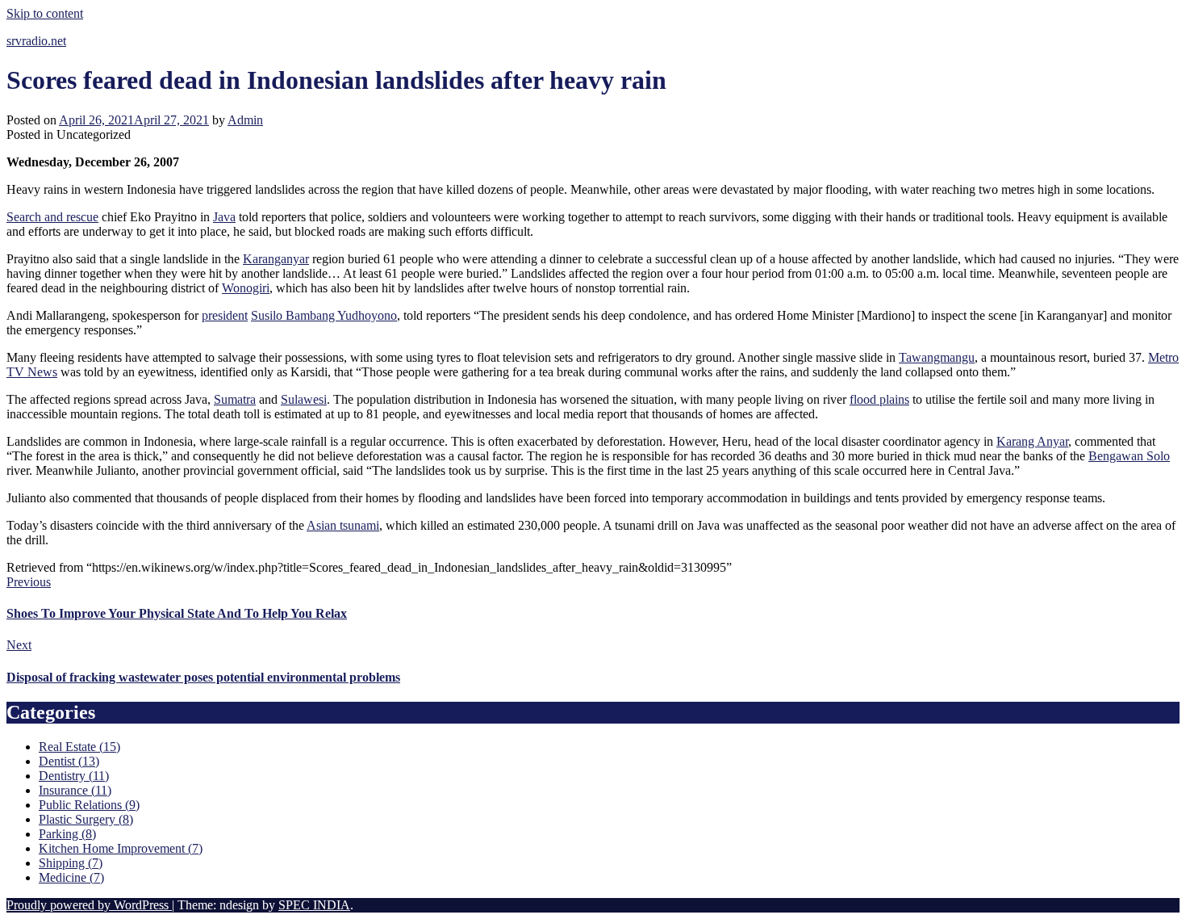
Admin (245, 120)
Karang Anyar (1032, 441)
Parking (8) (67, 834)
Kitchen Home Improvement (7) (121, 848)
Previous (28, 582)
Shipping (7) (70, 863)
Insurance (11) (75, 790)
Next (18, 645)
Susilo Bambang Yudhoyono (324, 315)
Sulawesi (304, 399)
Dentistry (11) (74, 776)
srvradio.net (36, 41)
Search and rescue (52, 217)
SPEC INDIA (314, 905)
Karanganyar (276, 259)
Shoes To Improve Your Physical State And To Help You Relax (176, 613)
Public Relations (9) (89, 805)
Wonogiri (245, 288)
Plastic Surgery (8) (86, 819)
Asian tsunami (343, 525)
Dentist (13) (69, 761)
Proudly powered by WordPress (89, 905)
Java (224, 217)
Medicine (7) (71, 877)
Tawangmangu (937, 357)
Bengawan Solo (1129, 456)
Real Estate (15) (79, 746)
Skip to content (44, 13)
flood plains (879, 399)
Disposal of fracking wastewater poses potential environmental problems (203, 677)
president (225, 315)
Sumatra (235, 399)
